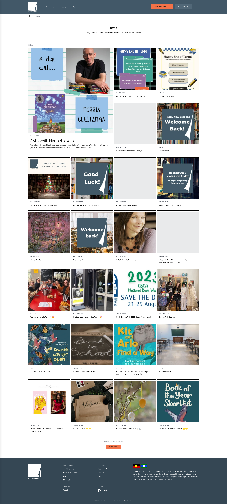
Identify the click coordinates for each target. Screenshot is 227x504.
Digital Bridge (128, 501)
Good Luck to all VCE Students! (86, 205)
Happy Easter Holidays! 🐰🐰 (128, 429)
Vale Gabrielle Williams (126, 260)
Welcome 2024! (165, 151)
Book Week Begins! (167, 317)
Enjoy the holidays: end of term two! (131, 96)
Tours (63, 7)
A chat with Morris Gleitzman (53, 140)
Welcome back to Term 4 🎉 (42, 317)
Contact (101, 473)
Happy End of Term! (167, 96)
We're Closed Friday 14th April (171, 205)
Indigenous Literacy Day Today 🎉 (87, 317)
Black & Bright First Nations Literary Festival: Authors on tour (174, 261)
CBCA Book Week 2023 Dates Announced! (133, 317)
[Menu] (195, 6)
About (75, 7)
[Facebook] (99, 490)
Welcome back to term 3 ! (84, 371)
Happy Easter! (36, 260)
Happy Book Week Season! (127, 205)
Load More (113, 447)
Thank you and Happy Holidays (43, 205)
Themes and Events (70, 473)
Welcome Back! (79, 260)
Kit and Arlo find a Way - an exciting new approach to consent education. (133, 372)
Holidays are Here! (167, 371)
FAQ (99, 476)
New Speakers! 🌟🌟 (82, 429)
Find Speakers (48, 7)
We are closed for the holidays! (129, 151)
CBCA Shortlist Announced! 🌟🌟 (173, 429)
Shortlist (66, 480)
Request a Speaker (161, 6)
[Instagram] (105, 490)
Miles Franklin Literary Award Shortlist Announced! (46, 430)
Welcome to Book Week (40, 371)
